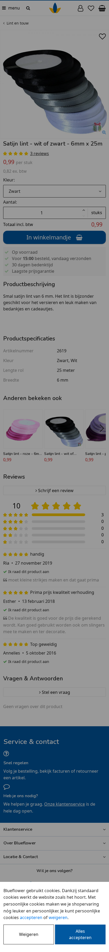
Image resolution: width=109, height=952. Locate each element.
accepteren (31, 917)
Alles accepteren (80, 934)
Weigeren (28, 934)
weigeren (58, 917)
